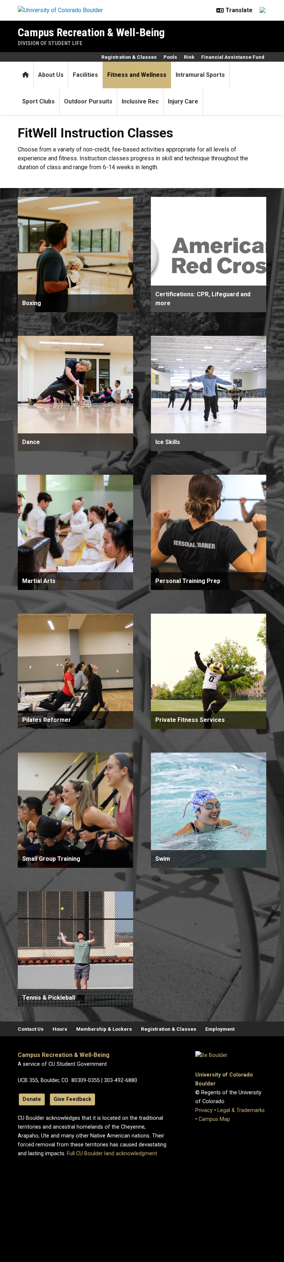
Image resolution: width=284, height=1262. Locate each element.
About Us (51, 74)
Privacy (204, 1110)
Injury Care (183, 101)
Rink (189, 57)
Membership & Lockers (104, 1029)
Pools (170, 57)
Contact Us (31, 1029)
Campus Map (214, 1119)
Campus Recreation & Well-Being (91, 32)
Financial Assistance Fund (232, 57)
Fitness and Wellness (136, 74)
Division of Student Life (50, 43)
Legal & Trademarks (241, 1110)
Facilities (85, 74)
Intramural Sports (200, 74)
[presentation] (75, 254)
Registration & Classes (129, 57)
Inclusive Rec (140, 101)
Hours (60, 1029)
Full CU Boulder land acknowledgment (112, 1153)
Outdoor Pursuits (88, 101)
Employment (219, 1029)
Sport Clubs (38, 101)
